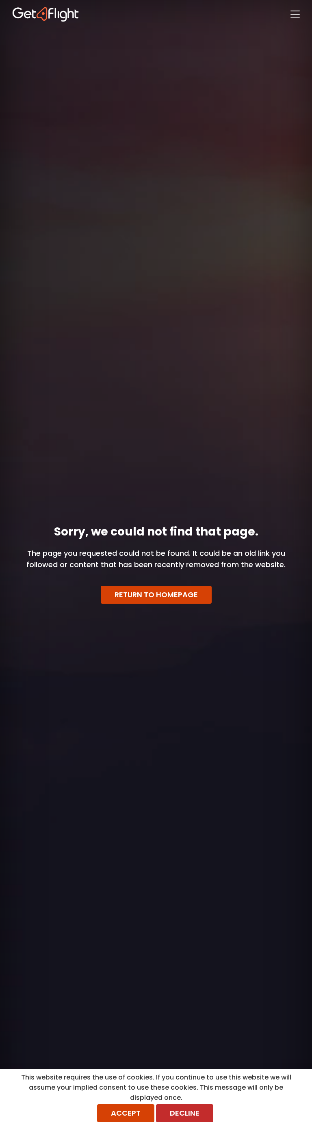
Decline (184, 1113)
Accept (126, 1113)
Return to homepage (156, 594)
